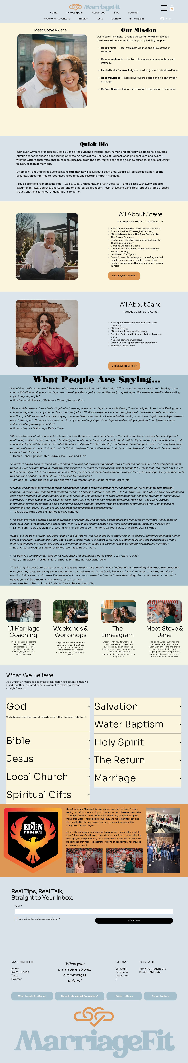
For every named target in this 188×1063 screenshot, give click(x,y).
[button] (172, 8)
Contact (16, 979)
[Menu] (164, 8)
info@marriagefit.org (152, 968)
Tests (14, 975)
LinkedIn (121, 968)
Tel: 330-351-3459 (150, 972)
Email (18, 906)
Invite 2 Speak (20, 972)
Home (15, 968)
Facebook (122, 972)
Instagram (122, 975)
